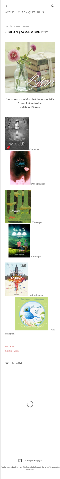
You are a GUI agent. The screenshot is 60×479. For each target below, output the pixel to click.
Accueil (10, 12)
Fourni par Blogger (33, 460)
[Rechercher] (53, 5)
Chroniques (26, 12)
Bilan (16, 351)
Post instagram (38, 183)
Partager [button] (9, 346)
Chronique (34, 149)
